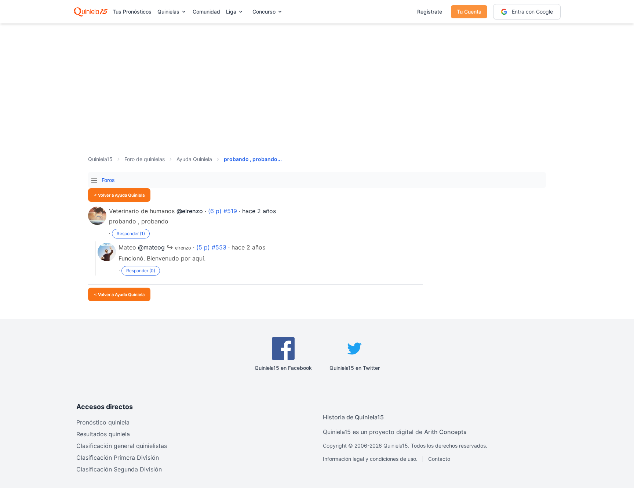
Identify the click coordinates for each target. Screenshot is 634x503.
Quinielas (168, 11)
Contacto (439, 459)
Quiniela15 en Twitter (354, 368)
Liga (231, 11)
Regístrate (429, 11)
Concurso (264, 11)
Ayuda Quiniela (194, 159)
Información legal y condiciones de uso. (370, 459)
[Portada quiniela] (90, 12)
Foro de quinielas (144, 159)
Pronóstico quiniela (103, 422)
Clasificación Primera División (117, 457)
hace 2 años (259, 211)
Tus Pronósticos (132, 11)
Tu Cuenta (469, 11)
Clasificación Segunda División (119, 469)
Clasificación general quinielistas (121, 445)
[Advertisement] (317, 80)
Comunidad (206, 11)
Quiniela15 (100, 159)
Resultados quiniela (103, 434)
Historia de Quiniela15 (353, 417)
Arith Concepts (445, 431)
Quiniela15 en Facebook (283, 368)
